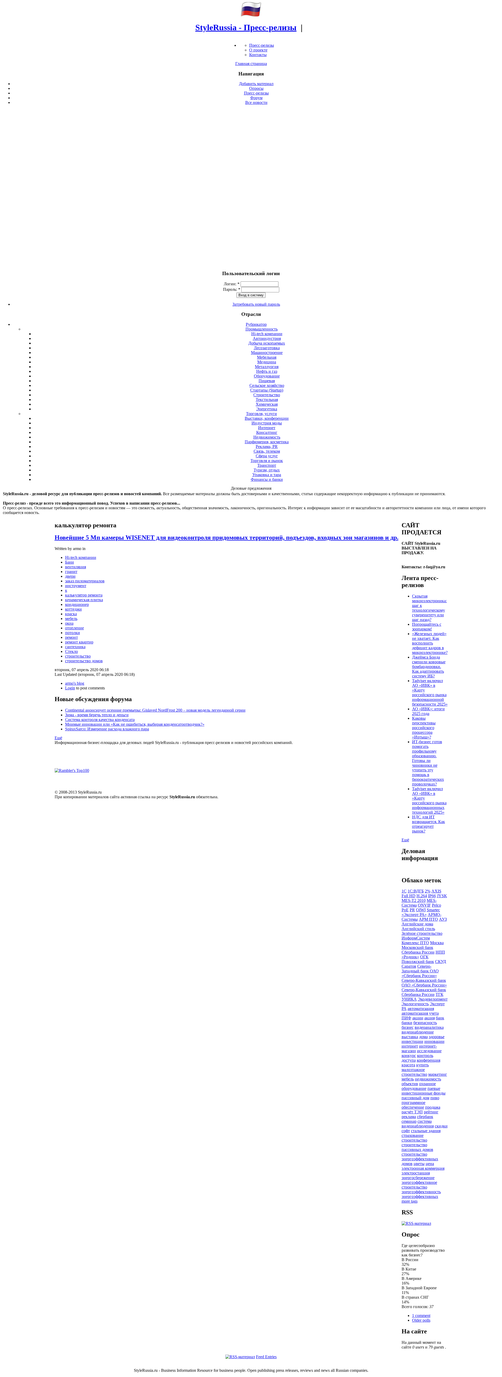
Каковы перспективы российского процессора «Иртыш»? (424, 727)
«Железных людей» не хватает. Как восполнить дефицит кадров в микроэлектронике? (430, 643)
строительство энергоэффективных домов (420, 1159)
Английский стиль (418, 928)
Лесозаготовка (267, 348)
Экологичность (415, 1004)
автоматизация (421, 1008)
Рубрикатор (256, 324)
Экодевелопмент (433, 999)
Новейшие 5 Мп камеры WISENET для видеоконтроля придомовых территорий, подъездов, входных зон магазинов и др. (226, 537)
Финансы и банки (267, 479)
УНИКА (409, 999)
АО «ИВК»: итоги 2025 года (428, 711)
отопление (74, 628)
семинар (409, 1121)
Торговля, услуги (261, 413)
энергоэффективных (420, 1196)
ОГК (424, 957)
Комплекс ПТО (415, 943)
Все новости (256, 102)
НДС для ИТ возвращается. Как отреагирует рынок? (428, 824)
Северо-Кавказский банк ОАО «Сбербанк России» (424, 982)
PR (412, 910)
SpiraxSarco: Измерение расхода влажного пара (107, 729)
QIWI (421, 910)
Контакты (258, 54)
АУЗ (443, 919)
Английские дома (417, 924)
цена (430, 1163)
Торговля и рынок (266, 460)
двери (70, 576)
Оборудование (267, 376)
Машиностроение (267, 352)
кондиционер (77, 604)
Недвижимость (266, 437)
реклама (409, 1116)
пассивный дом (415, 1098)
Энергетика (266, 409)
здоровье (436, 1037)
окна (69, 623)
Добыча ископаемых (266, 343)
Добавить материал (256, 83)
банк (440, 1018)
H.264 (422, 896)
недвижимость (428, 1079)
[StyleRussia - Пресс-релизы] (251, 15)
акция (429, 1018)
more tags (410, 1201)
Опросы (256, 88)
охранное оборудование (419, 1086)
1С (404, 891)
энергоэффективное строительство (419, 1184)
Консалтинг (266, 432)
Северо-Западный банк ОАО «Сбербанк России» (420, 971)
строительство (78, 656)
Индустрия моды (267, 423)
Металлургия (266, 366)
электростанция (416, 1173)
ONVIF (424, 905)
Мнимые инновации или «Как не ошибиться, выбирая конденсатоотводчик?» (134, 724)
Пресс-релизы (261, 45)
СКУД (440, 961)
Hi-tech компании (266, 334)
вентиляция (75, 567)
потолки (72, 632)
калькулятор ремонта (83, 595)
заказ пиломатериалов (85, 581)
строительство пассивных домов (417, 1147)
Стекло (71, 651)
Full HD (408, 896)
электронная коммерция (423, 1168)
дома (423, 1037)
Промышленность (262, 329)
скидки (441, 1126)
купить (422, 1065)
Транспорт (266, 465)
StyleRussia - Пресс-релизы (245, 27)
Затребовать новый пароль (256, 304)
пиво (434, 1098)
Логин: (231, 284)
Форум (256, 98)
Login (70, 688)
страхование (413, 1135)
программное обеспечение (413, 1104)
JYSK (442, 896)
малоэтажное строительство (414, 1072)
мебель (71, 618)
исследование (429, 1051)
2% (427, 891)
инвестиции (412, 1041)
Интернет (266, 427)
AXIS (436, 891)
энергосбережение (418, 1177)
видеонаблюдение (418, 1032)
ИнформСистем (416, 938)
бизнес (408, 1027)
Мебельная (266, 357)
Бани (69, 562)
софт (406, 1130)
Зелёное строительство (422, 933)
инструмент (75, 585)
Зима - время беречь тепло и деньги (97, 715)
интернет (410, 1046)
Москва (437, 943)
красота (408, 1065)
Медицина (266, 362)
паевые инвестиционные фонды (424, 1090)
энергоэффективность (421, 1192)
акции (417, 1018)
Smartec (433, 910)
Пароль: (231, 289)
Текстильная (267, 399)
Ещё (58, 738)
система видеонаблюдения (418, 1123)
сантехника (75, 647)
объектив (410, 1083)
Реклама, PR (267, 446)
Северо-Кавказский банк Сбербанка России (424, 992)
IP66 (432, 896)
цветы (419, 1163)
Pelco (436, 905)
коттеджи (73, 609)
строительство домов (84, 661)
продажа (432, 1107)
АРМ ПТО (428, 919)
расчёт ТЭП (412, 1112)
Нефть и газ (266, 371)
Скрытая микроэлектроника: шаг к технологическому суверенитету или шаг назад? (429, 608)
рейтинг (431, 1112)
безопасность (425, 1022)
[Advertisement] (251, 187)
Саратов (409, 966)
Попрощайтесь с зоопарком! (426, 626)
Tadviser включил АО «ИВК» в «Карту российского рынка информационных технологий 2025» (429, 800)
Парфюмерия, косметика (267, 442)
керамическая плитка (84, 600)
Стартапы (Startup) (266, 390)
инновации (434, 1041)
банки (407, 1022)
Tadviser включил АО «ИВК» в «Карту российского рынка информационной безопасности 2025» (430, 692)
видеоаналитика (429, 1027)
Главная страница (251, 63)
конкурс (409, 1055)
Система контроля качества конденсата (100, 719)
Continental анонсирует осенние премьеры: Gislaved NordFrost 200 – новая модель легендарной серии (155, 710)
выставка (410, 1037)
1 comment (421, 1315)
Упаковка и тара (266, 474)
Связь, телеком (267, 451)
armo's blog (74, 683)
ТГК (439, 994)
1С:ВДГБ (416, 891)
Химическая (267, 404)
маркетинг (437, 1074)
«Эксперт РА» (414, 914)
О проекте (258, 50)
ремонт (71, 637)
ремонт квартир (79, 642)
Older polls (421, 1320)
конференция (428, 1060)
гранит (71, 571)
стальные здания (426, 1130)
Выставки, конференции (267, 418)
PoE (405, 910)
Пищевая (267, 381)
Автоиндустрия (267, 338)
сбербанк (425, 1116)
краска (71, 614)
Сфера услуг (267, 456)
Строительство (266, 395)
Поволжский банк (418, 961)
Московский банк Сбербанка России (418, 949)
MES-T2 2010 (414, 900)
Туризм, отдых (267, 470)
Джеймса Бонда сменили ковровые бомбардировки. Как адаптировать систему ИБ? (429, 666)
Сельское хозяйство (266, 385)
